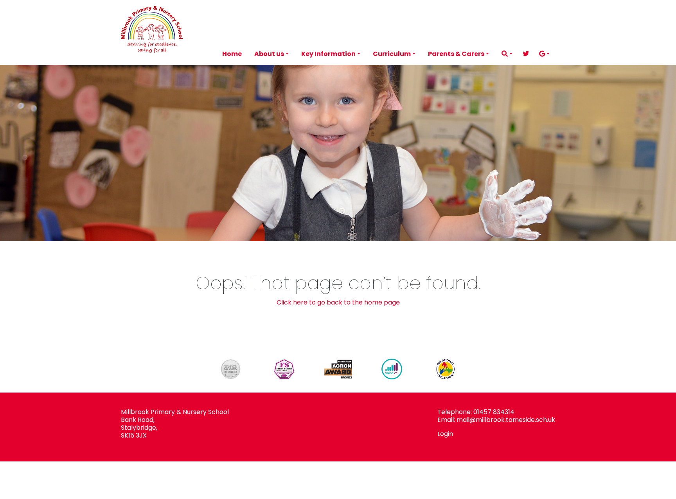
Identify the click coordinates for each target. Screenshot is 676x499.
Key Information (328, 53)
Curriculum (392, 53)
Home (232, 53)
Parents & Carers (456, 53)
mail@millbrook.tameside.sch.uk (506, 419)
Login (445, 433)
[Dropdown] (507, 54)
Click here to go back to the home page (338, 302)
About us (269, 53)
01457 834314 (493, 411)
